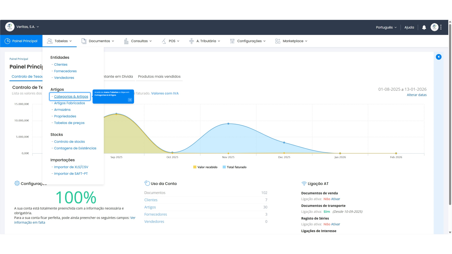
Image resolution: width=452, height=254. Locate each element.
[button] (26, 233)
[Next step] (130, 100)
